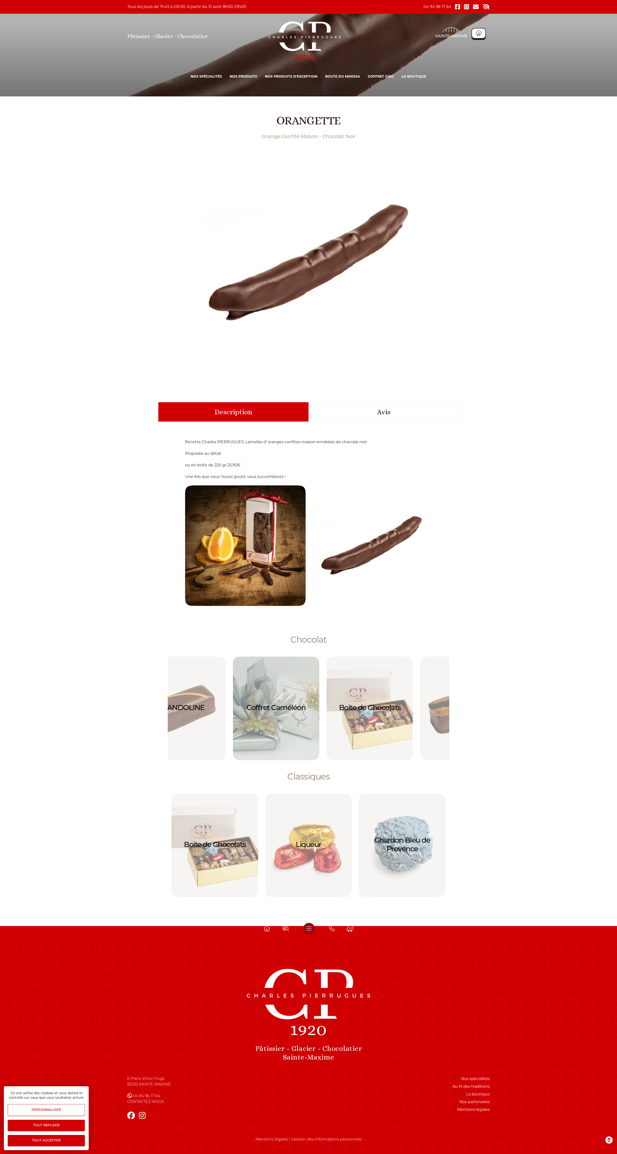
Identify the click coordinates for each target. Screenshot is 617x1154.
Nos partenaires (474, 1102)
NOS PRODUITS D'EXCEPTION (291, 76)
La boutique (414, 76)
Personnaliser (46, 1110)
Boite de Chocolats (308, 708)
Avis (383, 412)
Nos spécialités (206, 76)
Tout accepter (46, 1140)
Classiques (308, 776)
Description (233, 412)
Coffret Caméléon (214, 708)
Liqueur (308, 845)
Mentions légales (473, 1109)
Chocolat (308, 639)
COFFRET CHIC (381, 76)
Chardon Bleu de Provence (402, 845)
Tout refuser (46, 1125)
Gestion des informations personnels (326, 1139)
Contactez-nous (145, 1102)
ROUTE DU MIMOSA (342, 76)
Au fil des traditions (471, 1086)
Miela (402, 708)
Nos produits (243, 76)
